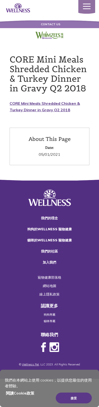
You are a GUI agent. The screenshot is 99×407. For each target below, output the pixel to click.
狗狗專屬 (49, 314)
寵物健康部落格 (49, 277)
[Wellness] (18, 7)
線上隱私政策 (49, 294)
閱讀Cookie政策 (20, 393)
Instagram (54, 347)
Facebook (43, 347)
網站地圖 (49, 286)
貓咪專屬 (49, 321)
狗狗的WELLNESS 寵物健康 (49, 229)
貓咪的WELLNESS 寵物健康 (49, 240)
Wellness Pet (30, 364)
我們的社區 (49, 251)
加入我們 (49, 262)
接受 (74, 398)
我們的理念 (49, 218)
